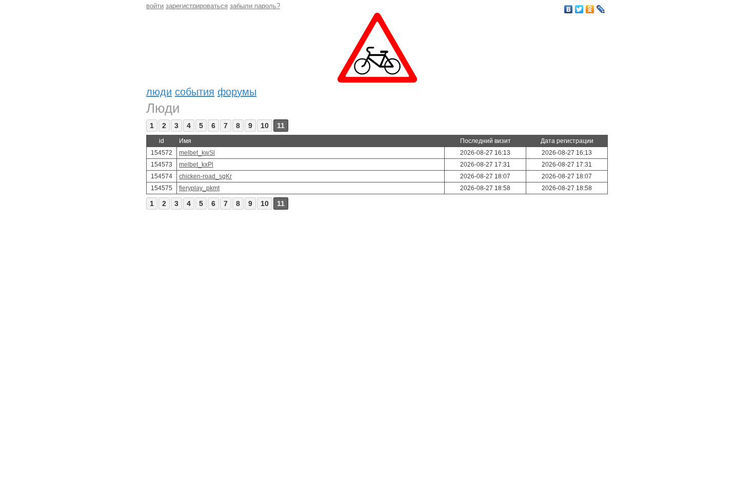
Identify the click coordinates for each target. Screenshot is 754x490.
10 (265, 125)
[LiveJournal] (601, 9)
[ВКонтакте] (568, 9)
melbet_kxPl (196, 164)
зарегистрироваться (197, 6)
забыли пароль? (255, 6)
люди (159, 91)
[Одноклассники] (590, 9)
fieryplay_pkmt (199, 188)
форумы (236, 91)
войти (155, 6)
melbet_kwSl (197, 152)
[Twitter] (579, 9)
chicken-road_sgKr (205, 176)
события (194, 91)
